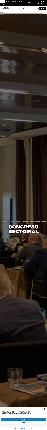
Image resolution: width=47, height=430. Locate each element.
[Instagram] (39, 4)
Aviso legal (30, 428)
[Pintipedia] (34, 2)
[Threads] (41, 4)
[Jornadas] (29, 3)
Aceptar (23, 419)
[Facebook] (44, 2)
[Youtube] (41, 2)
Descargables (3, 4)
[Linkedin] (39, 2)
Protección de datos (24, 428)
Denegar (23, 422)
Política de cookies (18, 428)
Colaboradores (21, 1)
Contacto (2, 1)
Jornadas (32, 2)
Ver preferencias (23, 425)
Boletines (7, 1)
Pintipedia (37, 2)
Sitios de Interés (14, 1)
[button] (45, 409)
